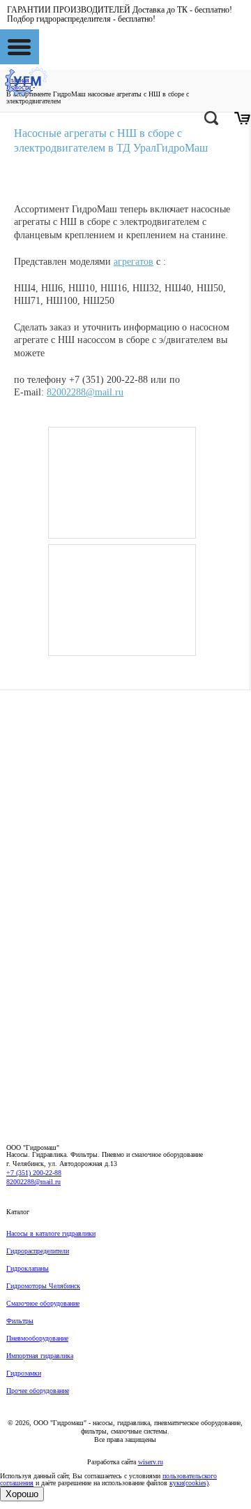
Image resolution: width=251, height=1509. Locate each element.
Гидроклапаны (27, 1268)
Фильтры (19, 1321)
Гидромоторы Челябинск (43, 1286)
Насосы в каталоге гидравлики (51, 1233)
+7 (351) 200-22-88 (33, 1172)
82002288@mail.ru (85, 392)
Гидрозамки (23, 1373)
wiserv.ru (150, 1462)
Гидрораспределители (37, 1251)
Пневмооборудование (37, 1338)
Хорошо (22, 1494)
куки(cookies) (188, 1483)
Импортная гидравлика (39, 1355)
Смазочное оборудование (42, 1303)
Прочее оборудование (37, 1390)
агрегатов (133, 261)
